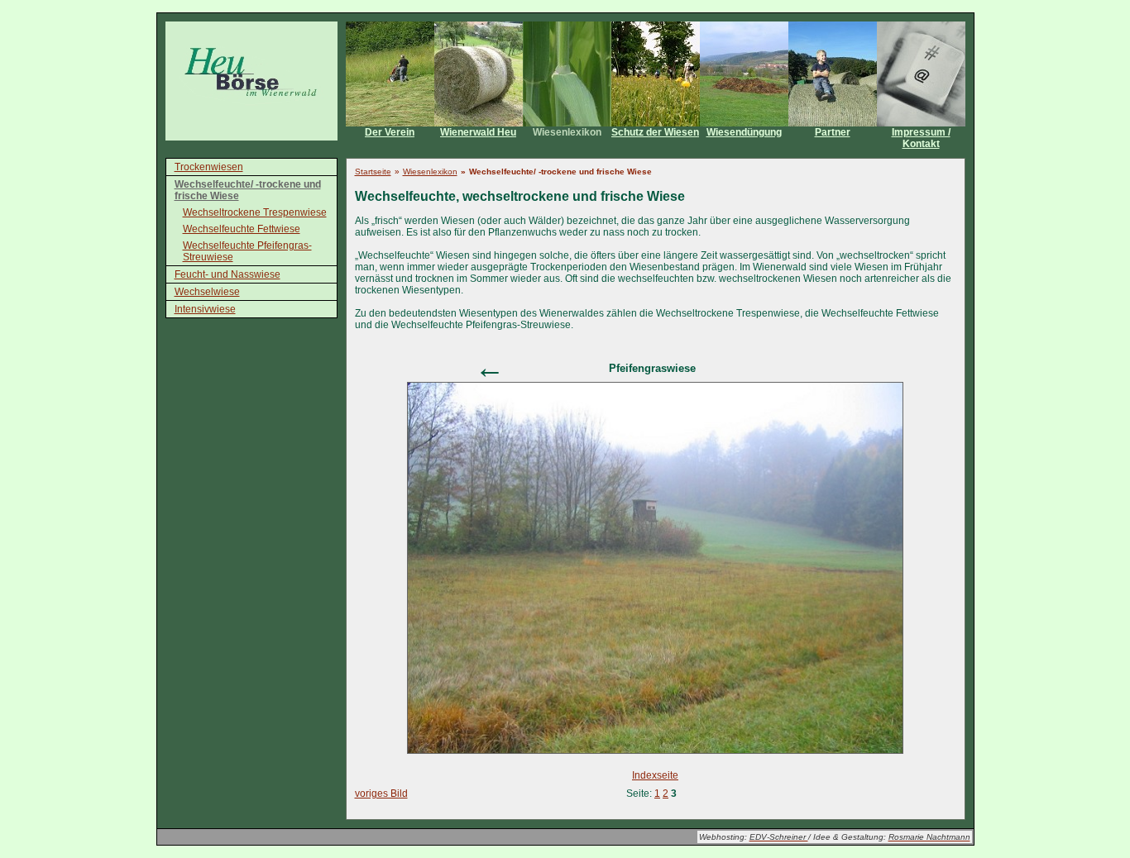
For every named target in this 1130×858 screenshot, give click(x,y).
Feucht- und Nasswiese (227, 274)
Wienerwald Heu (478, 132)
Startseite (373, 171)
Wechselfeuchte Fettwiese (241, 229)
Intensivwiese (205, 309)
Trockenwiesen (209, 167)
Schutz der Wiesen (655, 132)
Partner (832, 132)
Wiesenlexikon (567, 132)
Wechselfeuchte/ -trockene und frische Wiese (248, 190)
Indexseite (655, 775)
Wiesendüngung (744, 132)
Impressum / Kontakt (921, 138)
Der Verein (389, 132)
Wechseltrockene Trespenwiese (255, 212)
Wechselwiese (207, 292)
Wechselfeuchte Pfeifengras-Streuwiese (247, 251)
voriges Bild (381, 793)
